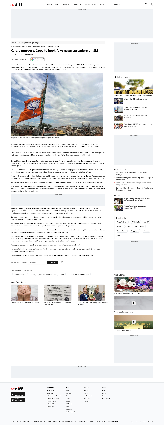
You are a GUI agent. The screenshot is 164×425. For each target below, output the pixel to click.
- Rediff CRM (51, 404)
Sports (68, 398)
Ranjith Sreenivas (20, 274)
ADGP (146, 222)
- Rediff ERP (50, 406)
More (116, 4)
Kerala (128, 226)
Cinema (146, 231)
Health (104, 390)
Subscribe (52, 263)
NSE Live (86, 393)
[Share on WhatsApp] (132, 422)
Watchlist (87, 398)
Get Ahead (69, 404)
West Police (121, 231)
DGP (62, 274)
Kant (119, 226)
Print (63, 262)
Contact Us (81, 421)
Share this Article (20, 59)
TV (108, 4)
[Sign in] (151, 4)
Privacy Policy (38, 421)
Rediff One (50, 393)
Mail (56, 4)
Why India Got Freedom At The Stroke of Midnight (131, 174)
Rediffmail (50, 390)
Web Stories (119, 275)
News (65, 4)
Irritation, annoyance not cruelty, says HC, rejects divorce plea (134, 179)
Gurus (102, 4)
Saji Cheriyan (139, 226)
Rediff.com (98, 421)
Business (69, 393)
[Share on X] (136, 422)
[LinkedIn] (152, 422)
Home (49, 4)
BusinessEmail (90, 4)
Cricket (68, 401)
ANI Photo (136, 222)
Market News (88, 396)
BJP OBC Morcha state (48, 274)
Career (104, 396)
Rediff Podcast (70, 412)
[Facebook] (140, 422)
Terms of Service (52, 421)
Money (76, 4)
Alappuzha (135, 231)
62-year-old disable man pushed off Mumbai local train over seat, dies (134, 189)
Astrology (69, 409)
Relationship (106, 398)
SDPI (33, 274)
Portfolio (86, 401)
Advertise (26, 421)
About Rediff (14, 421)
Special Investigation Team (79, 274)
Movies (68, 396)
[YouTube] (148, 422)
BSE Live (86, 390)
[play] (134, 284)
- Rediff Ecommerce (53, 398)
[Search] (146, 4)
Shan (119, 235)
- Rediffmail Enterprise (54, 396)
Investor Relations (67, 421)
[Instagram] (144, 422)
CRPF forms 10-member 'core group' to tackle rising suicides (133, 184)
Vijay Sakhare (122, 222)
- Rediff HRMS (51, 401)
